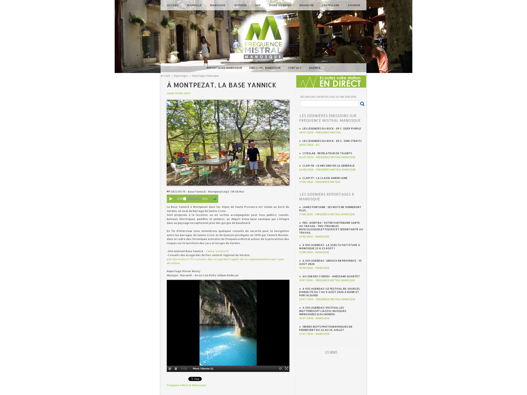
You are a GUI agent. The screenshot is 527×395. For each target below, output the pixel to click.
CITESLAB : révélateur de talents (327, 153)
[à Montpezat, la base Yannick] (228, 101)
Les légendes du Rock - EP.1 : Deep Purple (331, 128)
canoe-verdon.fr (217, 251)
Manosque (218, 5)
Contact (295, 67)
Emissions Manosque (265, 67)
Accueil (173, 5)
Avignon (354, 5)
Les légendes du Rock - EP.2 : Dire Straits (332, 140)
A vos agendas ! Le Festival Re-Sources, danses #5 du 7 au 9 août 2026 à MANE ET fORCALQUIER (329, 292)
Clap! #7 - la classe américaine (324, 178)
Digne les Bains (280, 5)
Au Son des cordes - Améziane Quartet (331, 276)
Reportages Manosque (225, 67)
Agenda (315, 67)
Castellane (331, 5)
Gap (258, 5)
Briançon (307, 5)
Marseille (194, 5)
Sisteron (240, 5)
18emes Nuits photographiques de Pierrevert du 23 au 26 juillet (325, 328)
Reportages (181, 75)
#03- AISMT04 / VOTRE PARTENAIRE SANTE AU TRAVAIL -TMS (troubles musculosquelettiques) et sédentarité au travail (331, 227)
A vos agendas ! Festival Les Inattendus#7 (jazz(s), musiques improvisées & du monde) (322, 311)
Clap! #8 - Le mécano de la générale (328, 165)
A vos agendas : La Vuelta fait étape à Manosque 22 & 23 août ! (329, 246)
